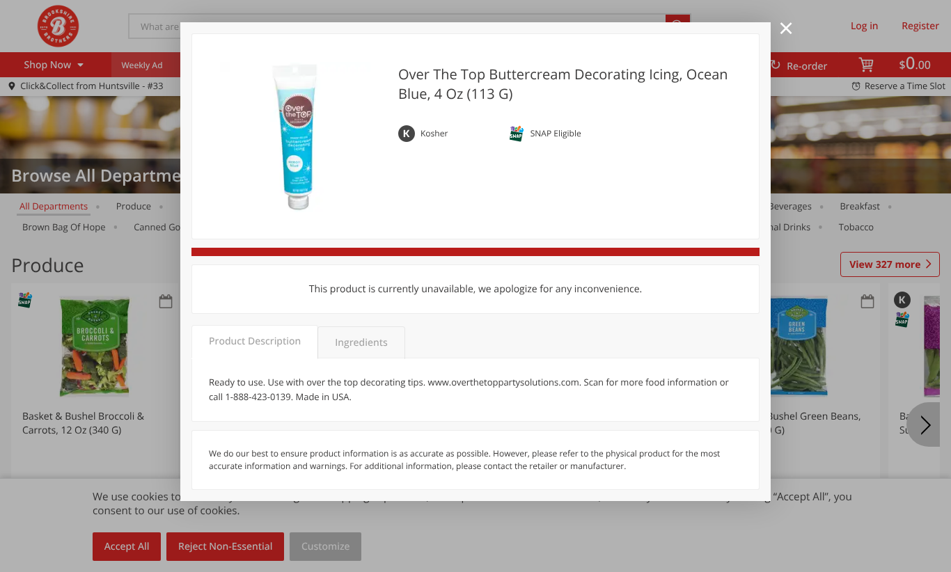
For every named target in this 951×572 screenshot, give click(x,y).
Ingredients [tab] (361, 342)
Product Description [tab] (255, 341)
